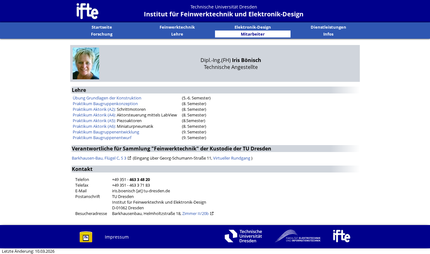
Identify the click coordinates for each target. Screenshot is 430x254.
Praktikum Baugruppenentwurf (102, 137)
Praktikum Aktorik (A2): (94, 109)
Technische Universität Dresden (223, 7)
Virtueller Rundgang (232, 158)
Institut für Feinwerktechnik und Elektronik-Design (223, 14)
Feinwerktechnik (177, 27)
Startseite (102, 27)
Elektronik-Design (253, 27)
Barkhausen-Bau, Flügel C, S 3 (99, 158)
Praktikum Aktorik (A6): (94, 126)
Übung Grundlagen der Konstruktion (107, 98)
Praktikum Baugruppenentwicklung (106, 132)
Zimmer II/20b (195, 213)
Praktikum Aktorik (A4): (94, 115)
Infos (328, 34)
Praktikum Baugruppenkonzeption (105, 103)
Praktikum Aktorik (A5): (94, 120)
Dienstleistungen (328, 27)
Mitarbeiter (253, 34)
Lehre (177, 34)
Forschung (101, 34)
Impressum (117, 237)
